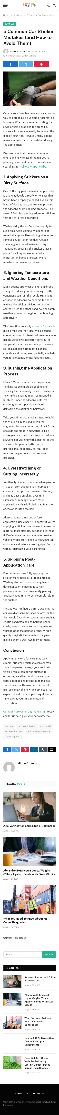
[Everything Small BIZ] (29, 5)
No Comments (13, 56)
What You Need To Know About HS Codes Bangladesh (37, 1021)
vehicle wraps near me (38, 731)
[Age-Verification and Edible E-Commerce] (29, 807)
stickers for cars (42, 326)
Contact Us (22, 1094)
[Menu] (5, 5)
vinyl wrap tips (12, 736)
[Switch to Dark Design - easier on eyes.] (49, 5)
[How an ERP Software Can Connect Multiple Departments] (12, 1042)
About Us (38, 1094)
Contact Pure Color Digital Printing (24, 711)
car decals (45, 726)
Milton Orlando (20, 51)
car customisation (27, 726)
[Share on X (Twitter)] (26, 64)
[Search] (54, 5)
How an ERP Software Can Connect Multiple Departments (39, 1041)
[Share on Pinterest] (41, 64)
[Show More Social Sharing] (52, 64)
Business (10, 24)
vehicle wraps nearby (33, 166)
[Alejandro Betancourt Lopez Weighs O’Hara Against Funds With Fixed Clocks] (29, 851)
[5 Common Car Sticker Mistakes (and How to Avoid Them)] (29, 88)
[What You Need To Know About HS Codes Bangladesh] (29, 899)
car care (9, 726)
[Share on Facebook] (10, 64)
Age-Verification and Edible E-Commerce (29, 826)
